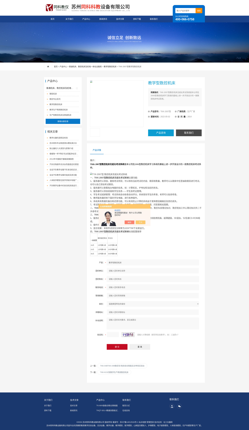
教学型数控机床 (110, 67)
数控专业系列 (55, 99)
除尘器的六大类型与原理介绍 (61, 148)
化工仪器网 (167, 422)
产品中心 (86, 19)
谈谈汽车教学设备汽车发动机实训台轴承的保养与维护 (64, 170)
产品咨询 (161, 133)
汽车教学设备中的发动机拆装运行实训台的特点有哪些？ (64, 186)
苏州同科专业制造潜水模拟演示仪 (63, 143)
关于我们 (69, 19)
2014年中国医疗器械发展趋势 (62, 159)
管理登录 (150, 422)
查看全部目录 (62, 121)
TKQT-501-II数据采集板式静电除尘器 (107, 410)
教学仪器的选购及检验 (59, 138)
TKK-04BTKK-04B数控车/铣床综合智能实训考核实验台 (122, 366)
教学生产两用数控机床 (59, 110)
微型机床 (53, 94)
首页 (52, 19)
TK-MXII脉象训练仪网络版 (107, 405)
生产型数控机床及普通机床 (60, 115)
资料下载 (137, 19)
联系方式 (126, 405)
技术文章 (120, 19)
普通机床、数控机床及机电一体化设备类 (85, 67)
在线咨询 (126, 410)
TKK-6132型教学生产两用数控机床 (114, 372)
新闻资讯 (103, 19)
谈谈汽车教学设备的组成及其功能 (63, 175)
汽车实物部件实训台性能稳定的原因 (64, 164)
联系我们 (154, 19)
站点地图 (142, 422)
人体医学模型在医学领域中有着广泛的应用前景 (64, 180)
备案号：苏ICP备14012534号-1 (125, 422)
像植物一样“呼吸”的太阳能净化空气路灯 (64, 154)
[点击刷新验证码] (128, 335)
